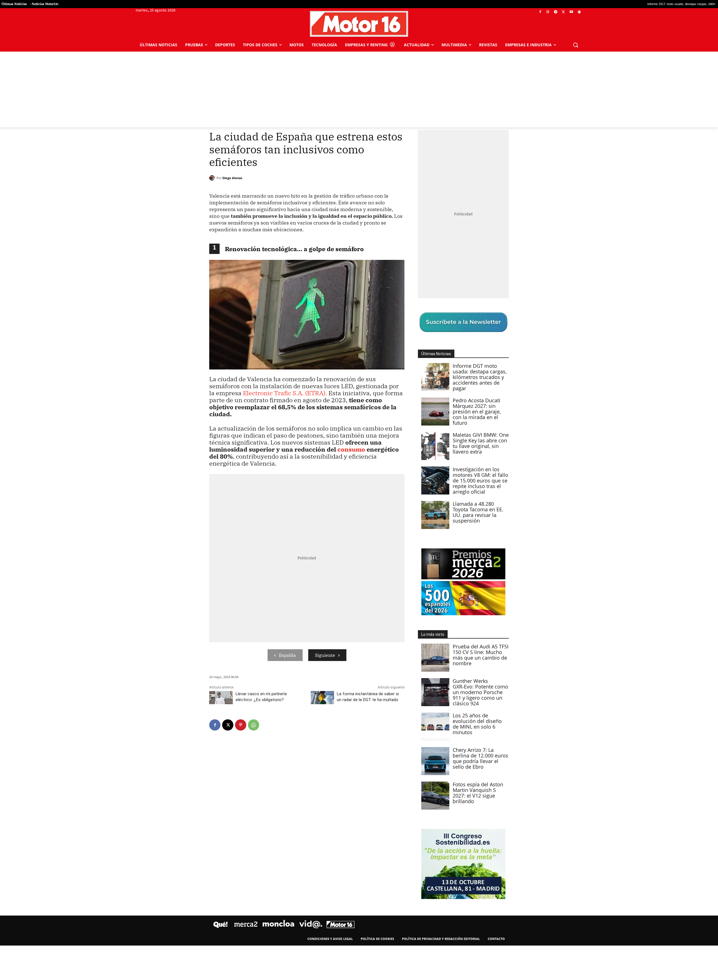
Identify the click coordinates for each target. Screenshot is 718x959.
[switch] (428, 478)
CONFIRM (320, 561)
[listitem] (359, 466)
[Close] (456, 389)
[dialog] (359, 480)
